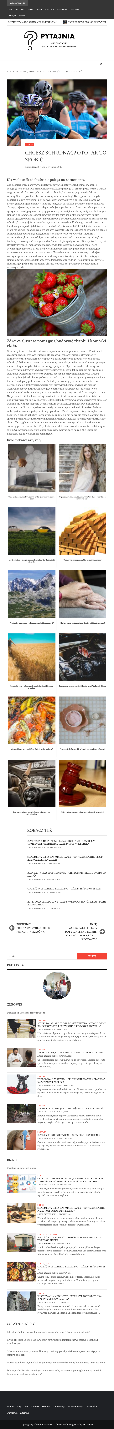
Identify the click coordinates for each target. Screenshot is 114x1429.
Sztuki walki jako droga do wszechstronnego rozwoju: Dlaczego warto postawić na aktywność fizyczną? (71, 1025)
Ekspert (35, 167)
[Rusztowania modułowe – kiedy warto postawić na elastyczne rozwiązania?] (21, 1300)
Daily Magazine (71, 1424)
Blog (16, 9)
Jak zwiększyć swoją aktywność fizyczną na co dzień (70, 1108)
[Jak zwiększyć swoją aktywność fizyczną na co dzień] (21, 1113)
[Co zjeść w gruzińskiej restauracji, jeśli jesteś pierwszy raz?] (21, 1271)
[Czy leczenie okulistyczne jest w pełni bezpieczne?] (21, 1139)
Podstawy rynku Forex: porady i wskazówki (34, 928)
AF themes (88, 1424)
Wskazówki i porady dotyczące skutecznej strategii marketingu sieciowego (81, 932)
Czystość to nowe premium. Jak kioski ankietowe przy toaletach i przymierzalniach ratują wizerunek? (61, 842)
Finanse (30, 9)
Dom (22, 9)
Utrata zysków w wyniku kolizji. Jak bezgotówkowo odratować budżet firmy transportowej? (56, 1362)
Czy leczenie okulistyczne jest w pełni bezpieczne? (68, 1135)
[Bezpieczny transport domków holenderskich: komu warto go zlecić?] (21, 1241)
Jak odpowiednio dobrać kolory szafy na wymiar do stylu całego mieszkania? (48, 1332)
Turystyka (12, 16)
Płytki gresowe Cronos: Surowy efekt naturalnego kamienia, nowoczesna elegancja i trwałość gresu (52, 1341)
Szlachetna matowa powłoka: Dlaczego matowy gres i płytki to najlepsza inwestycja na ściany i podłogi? (54, 1353)
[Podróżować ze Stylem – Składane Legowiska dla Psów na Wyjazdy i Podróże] (21, 1083)
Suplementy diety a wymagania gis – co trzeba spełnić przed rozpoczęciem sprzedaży (71, 1209)
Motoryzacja (49, 9)
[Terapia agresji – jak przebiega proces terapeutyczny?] (21, 1057)
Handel (39, 9)
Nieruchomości (62, 9)
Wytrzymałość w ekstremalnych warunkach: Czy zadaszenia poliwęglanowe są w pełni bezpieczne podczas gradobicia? (54, 1372)
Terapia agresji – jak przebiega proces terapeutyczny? (70, 1052)
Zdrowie (22, 16)
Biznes (9, 9)
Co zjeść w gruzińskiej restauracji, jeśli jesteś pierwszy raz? (64, 888)
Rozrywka (75, 9)
